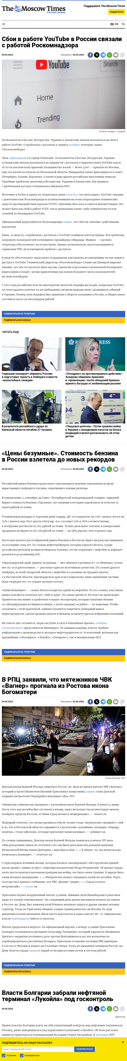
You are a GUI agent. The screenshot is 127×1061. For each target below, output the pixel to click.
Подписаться (63, 548)
